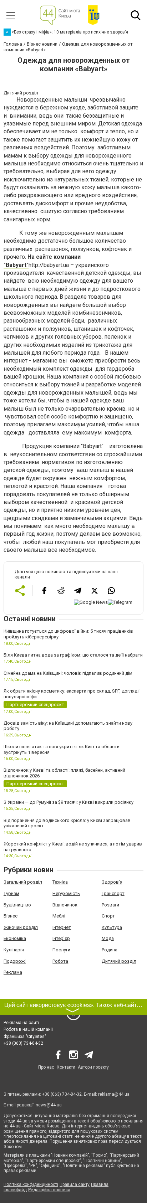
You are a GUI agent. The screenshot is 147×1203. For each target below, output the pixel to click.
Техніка (60, 882)
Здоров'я (112, 882)
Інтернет (61, 927)
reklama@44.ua (114, 1094)
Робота (60, 961)
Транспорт (113, 893)
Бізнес (10, 916)
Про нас (46, 1067)
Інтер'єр (61, 938)
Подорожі (15, 961)
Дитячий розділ (119, 961)
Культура (112, 927)
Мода (108, 938)
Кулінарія (14, 949)
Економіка (15, 938)
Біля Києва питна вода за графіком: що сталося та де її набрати (73, 655)
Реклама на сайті (21, 1022)
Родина (109, 949)
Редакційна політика (49, 1189)
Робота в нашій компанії (28, 1029)
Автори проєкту (93, 1067)
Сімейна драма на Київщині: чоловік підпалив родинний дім (68, 673)
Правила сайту (75, 1184)
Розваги (110, 905)
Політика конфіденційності (31, 1184)
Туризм (11, 893)
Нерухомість (66, 893)
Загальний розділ (23, 882)
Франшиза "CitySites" (25, 1036)
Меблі (58, 916)
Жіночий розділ (21, 927)
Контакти (66, 1067)
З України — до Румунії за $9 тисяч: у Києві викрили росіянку (68, 802)
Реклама (13, 972)
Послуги (61, 949)
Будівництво (17, 905)
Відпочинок (64, 905)
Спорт (108, 916)
